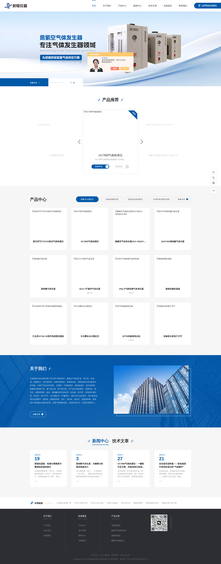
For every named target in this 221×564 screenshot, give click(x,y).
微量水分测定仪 (117, 541)
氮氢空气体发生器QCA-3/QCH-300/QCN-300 (164, 155)
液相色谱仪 (116, 536)
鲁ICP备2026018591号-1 (137, 559)
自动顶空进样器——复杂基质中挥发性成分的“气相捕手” (172, 465)
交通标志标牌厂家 (64, 503)
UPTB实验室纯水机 (131, 336)
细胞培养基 (138, 503)
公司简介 (47, 525)
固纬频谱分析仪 (152, 503)
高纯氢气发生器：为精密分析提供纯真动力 (89, 465)
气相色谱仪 (161, 199)
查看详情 (98, 166)
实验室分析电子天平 (172, 336)
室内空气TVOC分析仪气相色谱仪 (48, 241)
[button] (71, 83)
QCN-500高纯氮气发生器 (172, 241)
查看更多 (33, 83)
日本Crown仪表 (97, 503)
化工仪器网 (104, 555)
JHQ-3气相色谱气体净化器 (131, 289)
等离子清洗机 (112, 503)
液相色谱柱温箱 (173, 289)
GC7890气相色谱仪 (110, 155)
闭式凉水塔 (125, 503)
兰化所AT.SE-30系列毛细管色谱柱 (48, 336)
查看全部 (181, 199)
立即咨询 (118, 167)
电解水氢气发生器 (169, 503)
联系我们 (183, 6)
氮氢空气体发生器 (118, 530)
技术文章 (152, 6)
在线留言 (168, 6)
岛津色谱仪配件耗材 (136, 199)
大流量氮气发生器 (56, 155)
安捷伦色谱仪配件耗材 (112, 199)
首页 (94, 6)
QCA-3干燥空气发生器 (89, 289)
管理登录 (115, 555)
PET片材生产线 (81, 503)
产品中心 (122, 6)
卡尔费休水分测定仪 (89, 336)
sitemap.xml (125, 555)
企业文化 (47, 530)
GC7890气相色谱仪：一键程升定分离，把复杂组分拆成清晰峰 (131, 466)
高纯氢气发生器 (48, 289)
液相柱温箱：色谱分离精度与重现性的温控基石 (48, 465)
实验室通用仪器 (87, 199)
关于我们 (107, 6)
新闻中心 (137, 6)
